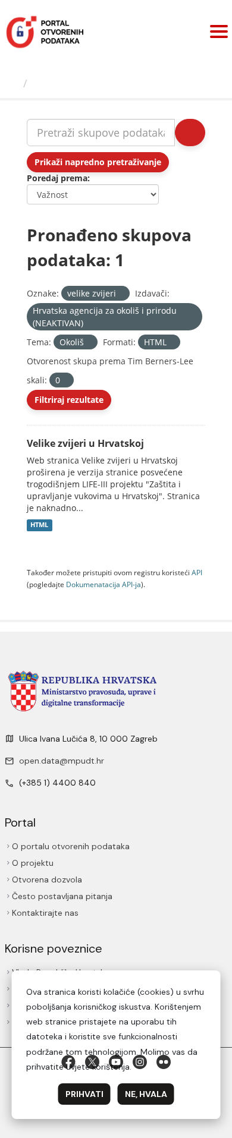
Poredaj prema (57, 178)
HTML (39, 525)
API (197, 572)
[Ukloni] (121, 293)
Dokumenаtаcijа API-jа (103, 584)
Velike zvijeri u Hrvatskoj (85, 443)
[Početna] (13, 83)
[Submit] (190, 132)
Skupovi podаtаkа (81, 83)
